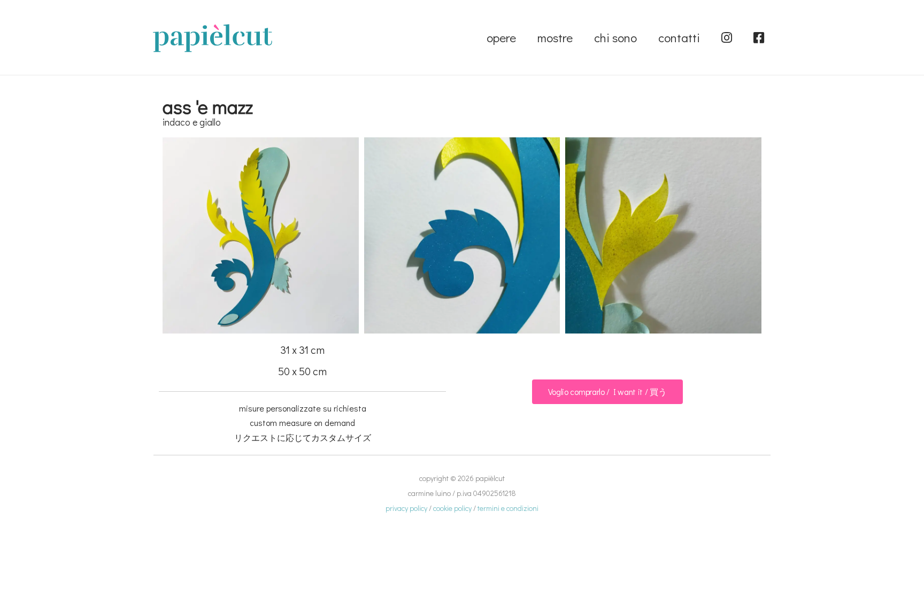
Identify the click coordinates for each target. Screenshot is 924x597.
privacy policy (406, 508)
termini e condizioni (508, 508)
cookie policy (452, 508)
